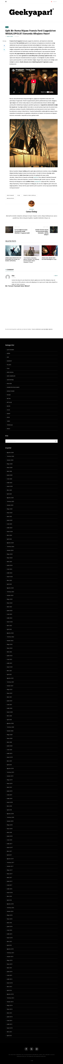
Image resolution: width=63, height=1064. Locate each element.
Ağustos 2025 (10, 497)
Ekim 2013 (9, 1031)
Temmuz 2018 (10, 817)
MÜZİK (8, 406)
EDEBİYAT (9, 361)
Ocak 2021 (9, 704)
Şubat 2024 (9, 565)
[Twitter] (4, 49)
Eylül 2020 (9, 719)
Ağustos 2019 (10, 768)
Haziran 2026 (10, 460)
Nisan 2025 (9, 512)
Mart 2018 (9, 832)
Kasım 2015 (10, 937)
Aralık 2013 (9, 1024)
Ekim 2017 (9, 851)
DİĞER (8, 353)
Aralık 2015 (9, 934)
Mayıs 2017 (9, 870)
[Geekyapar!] (31, 12)
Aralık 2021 (9, 663)
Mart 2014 (9, 1013)
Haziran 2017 (10, 866)
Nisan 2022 (9, 648)
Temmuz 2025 (10, 501)
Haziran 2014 (10, 1001)
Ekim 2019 (9, 761)
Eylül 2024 (9, 539)
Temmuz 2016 (10, 907)
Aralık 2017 (9, 843)
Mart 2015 (9, 967)
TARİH (8, 421)
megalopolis (10, 198)
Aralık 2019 (9, 753)
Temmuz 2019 (10, 772)
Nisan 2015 (9, 964)
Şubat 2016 (9, 926)
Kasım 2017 (10, 847)
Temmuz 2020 (10, 727)
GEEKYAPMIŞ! (10, 379)
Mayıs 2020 (9, 734)
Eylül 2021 (9, 674)
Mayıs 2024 (9, 554)
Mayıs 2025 (9, 509)
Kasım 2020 (10, 712)
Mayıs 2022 (9, 644)
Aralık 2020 (9, 708)
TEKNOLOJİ (10, 425)
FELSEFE (9, 364)
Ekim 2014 (9, 986)
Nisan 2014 (9, 1009)
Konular (9, 394)
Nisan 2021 (9, 693)
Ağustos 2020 (10, 723)
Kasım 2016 (10, 892)
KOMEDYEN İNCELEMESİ (13, 387)
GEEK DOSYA (10, 372)
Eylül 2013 (9, 1035)
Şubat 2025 (9, 520)
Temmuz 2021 (10, 682)
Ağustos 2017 (10, 858)
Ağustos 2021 (10, 678)
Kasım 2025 (10, 486)
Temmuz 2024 (10, 546)
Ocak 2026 (9, 479)
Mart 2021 (9, 697)
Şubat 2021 (9, 700)
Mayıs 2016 (9, 915)
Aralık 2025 (9, 482)
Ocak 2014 (9, 1020)
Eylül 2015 (9, 945)
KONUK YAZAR (10, 391)
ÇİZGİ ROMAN (10, 349)
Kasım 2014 (10, 983)
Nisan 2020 (9, 738)
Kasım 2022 (10, 621)
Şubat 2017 (9, 881)
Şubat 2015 (9, 971)
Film (18, 195)
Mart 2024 (9, 561)
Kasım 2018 (10, 802)
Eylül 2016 (9, 900)
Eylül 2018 (9, 810)
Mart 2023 (9, 606)
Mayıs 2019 (9, 780)
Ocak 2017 (9, 885)
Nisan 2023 (9, 603)
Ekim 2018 (9, 806)
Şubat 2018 (9, 836)
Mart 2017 (9, 877)
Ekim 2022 (9, 625)
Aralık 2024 (9, 527)
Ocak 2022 (9, 659)
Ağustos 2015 (10, 949)
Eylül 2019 (9, 764)
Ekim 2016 (9, 896)
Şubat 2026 (9, 475)
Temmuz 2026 (10, 456)
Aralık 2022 (9, 618)
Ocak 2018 (9, 840)
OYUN (8, 410)
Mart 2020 (9, 742)
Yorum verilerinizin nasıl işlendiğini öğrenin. (42, 329)
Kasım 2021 (10, 667)
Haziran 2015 (10, 956)
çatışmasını (38, 181)
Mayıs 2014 (9, 1005)
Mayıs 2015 (9, 960)
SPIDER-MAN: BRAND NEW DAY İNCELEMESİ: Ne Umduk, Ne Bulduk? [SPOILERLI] (13, 259)
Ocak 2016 (9, 930)
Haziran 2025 (10, 505)
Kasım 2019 (10, 757)
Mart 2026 (9, 471)
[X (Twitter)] (31, 1049)
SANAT (8, 413)
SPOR (8, 417)
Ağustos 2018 (10, 813)
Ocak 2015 (9, 975)
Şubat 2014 (9, 1016)
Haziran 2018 (10, 821)
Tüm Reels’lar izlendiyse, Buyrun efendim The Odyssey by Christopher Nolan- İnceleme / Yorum (31, 260)
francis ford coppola (29, 195)
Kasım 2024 (10, 531)
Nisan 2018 (9, 828)
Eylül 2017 (9, 855)
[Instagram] (37, 1049)
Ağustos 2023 (10, 588)
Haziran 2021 (10, 685)
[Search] (51, 1)
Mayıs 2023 (9, 599)
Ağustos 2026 (10, 452)
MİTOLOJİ (9, 402)
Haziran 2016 (10, 911)
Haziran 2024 (10, 550)
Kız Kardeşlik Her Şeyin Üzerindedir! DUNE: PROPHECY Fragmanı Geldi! (22, 231)
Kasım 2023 (10, 576)
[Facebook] (4, 45)
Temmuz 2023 (10, 591)
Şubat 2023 (9, 610)
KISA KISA (9, 383)
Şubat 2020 (9, 746)
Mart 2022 (9, 652)
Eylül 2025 (9, 494)
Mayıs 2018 (9, 825)
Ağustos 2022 (10, 633)
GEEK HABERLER (11, 376)
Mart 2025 (9, 516)
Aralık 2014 (9, 979)
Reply (56, 275)
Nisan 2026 (9, 467)
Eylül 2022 (9, 629)
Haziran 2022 (10, 640)
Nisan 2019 (9, 783)
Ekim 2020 (9, 716)
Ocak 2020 (9, 749)
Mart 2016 (9, 922)
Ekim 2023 (9, 580)
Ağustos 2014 (10, 994)
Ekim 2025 (9, 490)
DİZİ (8, 357)
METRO (9, 398)
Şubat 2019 (9, 791)
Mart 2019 (9, 787)
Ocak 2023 (9, 614)
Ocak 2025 (9, 524)
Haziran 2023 (10, 595)
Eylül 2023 (9, 584)
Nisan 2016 (9, 919)
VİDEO (8, 428)
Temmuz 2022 (10, 637)
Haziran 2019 (10, 776)
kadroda (36, 177)
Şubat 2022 (9, 655)
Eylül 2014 (9, 990)
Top (32, 1060)
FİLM (7, 27)
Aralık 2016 (9, 889)
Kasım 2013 (10, 1028)
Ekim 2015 (9, 941)
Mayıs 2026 (9, 464)
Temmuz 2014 (10, 998)
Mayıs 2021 (9, 689)
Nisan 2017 (9, 873)
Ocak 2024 (9, 569)
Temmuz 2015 (10, 952)
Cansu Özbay (10, 36)
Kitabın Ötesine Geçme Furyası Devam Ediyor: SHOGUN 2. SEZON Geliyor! (41, 232)
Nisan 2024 (9, 558)
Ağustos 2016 (10, 904)
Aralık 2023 (9, 573)
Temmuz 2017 (10, 862)
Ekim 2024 (9, 535)
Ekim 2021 (9, 670)
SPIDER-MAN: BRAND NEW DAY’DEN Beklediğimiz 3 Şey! (49, 258)
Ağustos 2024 (10, 542)
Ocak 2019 (9, 795)
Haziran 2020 (10, 731)
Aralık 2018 (9, 798)
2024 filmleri (10, 195)
